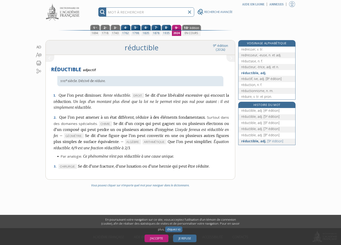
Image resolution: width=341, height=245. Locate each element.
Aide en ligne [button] (253, 4)
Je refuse (185, 238)
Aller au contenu (63, 4)
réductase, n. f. (252, 61)
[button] (39, 47)
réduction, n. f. (251, 85)
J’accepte (156, 238)
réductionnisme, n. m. (257, 91)
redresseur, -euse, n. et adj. (261, 55)
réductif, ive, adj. (261, 78)
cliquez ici (173, 229)
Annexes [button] (276, 4)
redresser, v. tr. (252, 49)
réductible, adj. (253, 73)
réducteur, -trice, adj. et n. (260, 67)
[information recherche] (102, 12)
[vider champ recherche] (189, 12)
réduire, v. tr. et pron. (256, 96)
